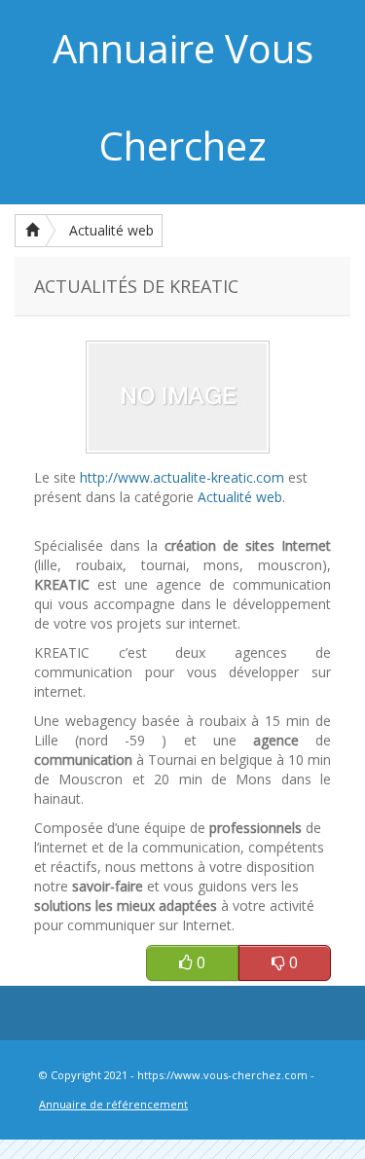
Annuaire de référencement (113, 1104)
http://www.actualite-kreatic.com (182, 477)
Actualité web (111, 230)
